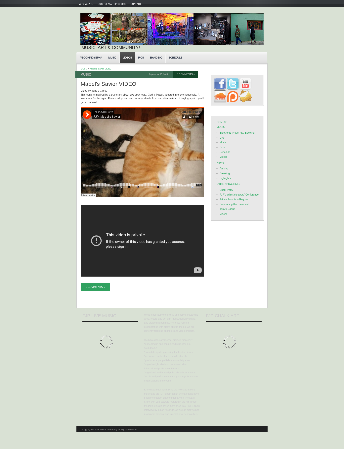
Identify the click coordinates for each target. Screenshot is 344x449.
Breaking (225, 173)
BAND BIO (156, 57)
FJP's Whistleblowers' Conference (239, 194)
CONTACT (136, 4)
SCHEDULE (175, 57)
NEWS (220, 162)
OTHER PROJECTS (228, 183)
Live (222, 137)
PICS (141, 57)
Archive (224, 168)
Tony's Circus (227, 208)
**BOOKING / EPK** (91, 57)
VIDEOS (127, 57)
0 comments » (186, 74)
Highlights (225, 178)
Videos (224, 156)
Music (223, 142)
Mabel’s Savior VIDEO (100, 68)
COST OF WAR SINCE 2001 (112, 4)
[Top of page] (259, 367)
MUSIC (112, 57)
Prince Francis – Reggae (234, 199)
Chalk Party (226, 189)
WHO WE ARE (86, 4)
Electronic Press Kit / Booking (237, 132)
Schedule (225, 152)
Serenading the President (234, 204)
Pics (222, 147)
